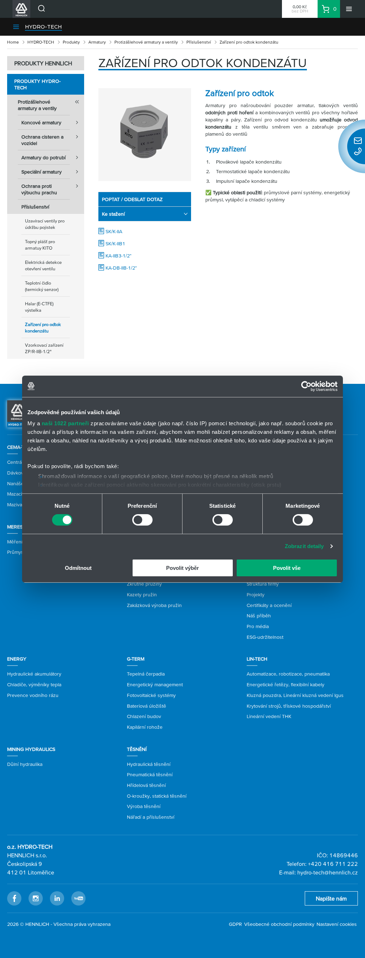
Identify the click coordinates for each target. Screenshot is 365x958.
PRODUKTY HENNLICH (43, 63)
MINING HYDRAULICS (31, 749)
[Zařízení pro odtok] (144, 134)
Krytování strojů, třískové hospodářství (289, 706)
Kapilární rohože (145, 727)
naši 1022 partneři (65, 423)
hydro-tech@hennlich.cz (327, 872)
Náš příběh (259, 615)
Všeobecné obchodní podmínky (279, 924)
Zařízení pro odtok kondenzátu (43, 327)
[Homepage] (18, 413)
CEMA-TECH (20, 447)
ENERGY (16, 659)
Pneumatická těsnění (150, 774)
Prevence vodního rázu (32, 695)
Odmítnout (78, 568)
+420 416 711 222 (333, 864)
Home (13, 42)
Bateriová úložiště (146, 706)
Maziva (14, 504)
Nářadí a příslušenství (150, 817)
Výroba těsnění (143, 806)
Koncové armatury (41, 122)
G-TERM (135, 659)
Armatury (97, 42)
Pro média (258, 626)
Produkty (71, 42)
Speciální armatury (41, 172)
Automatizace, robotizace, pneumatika (288, 674)
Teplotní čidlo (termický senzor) (41, 286)
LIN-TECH (257, 659)
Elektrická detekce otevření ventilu (43, 265)
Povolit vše (286, 568)
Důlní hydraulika (24, 764)
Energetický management (155, 684)
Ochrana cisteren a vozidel (42, 140)
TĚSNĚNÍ (136, 749)
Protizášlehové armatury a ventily (146, 42)
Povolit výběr (182, 568)
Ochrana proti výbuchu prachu (39, 189)
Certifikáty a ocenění (269, 605)
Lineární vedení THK (269, 716)
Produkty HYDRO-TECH (37, 84)
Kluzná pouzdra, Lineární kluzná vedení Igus (295, 695)
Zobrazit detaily (304, 546)
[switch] (142, 520)
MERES (15, 527)
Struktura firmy (263, 584)
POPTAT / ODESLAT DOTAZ (132, 199)
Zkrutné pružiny (144, 584)
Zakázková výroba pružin (154, 605)
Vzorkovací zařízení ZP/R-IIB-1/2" (44, 348)
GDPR (235, 924)
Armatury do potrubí (43, 157)
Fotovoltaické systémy (151, 695)
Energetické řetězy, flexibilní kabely (285, 684)
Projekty (255, 594)
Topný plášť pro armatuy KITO (40, 245)
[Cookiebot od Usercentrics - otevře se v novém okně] (306, 386)
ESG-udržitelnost (265, 637)
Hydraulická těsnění (148, 764)
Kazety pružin (142, 594)
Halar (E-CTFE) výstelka (39, 307)
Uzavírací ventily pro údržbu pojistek (45, 224)
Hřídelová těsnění (146, 785)
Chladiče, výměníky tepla (34, 684)
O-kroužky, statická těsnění (156, 796)
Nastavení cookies (337, 924)
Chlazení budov (144, 716)
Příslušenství (198, 42)
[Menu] (349, 9)
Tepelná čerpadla (146, 674)
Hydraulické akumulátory (34, 674)
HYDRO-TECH (43, 27)
